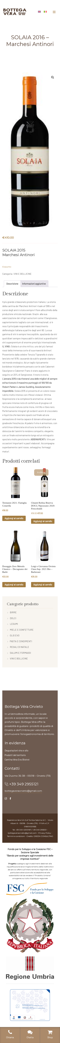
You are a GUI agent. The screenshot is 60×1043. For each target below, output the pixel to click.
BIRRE (13, 612)
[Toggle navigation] (54, 12)
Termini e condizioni (16, 836)
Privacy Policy (44, 833)
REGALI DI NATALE (19, 647)
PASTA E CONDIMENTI (21, 641)
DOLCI (13, 618)
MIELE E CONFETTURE (22, 629)
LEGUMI (14, 623)
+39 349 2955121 (23, 784)
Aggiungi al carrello (14, 518)
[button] (52, 77)
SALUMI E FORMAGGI (20, 652)
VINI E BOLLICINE (23, 273)
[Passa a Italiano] (45, 11)
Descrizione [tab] (12, 283)
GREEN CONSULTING (43, 836)
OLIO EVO (14, 635)
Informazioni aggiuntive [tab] (34, 283)
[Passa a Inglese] (39, 11)
